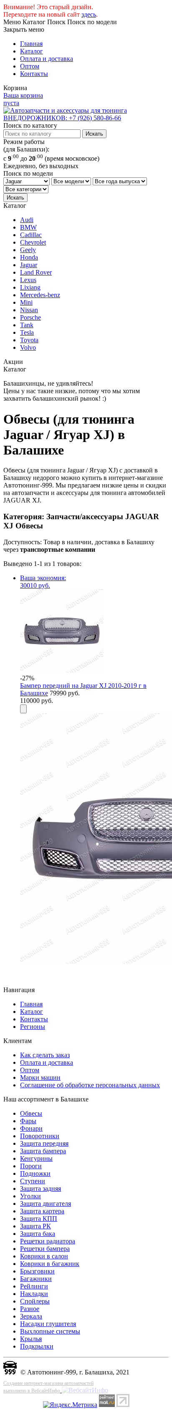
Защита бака (37, 1233)
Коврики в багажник (49, 1263)
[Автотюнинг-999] (10, 1372)
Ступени (32, 1181)
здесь (88, 14)
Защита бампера (43, 1150)
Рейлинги (34, 1286)
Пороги (31, 1166)
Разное (29, 1308)
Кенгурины (36, 1158)
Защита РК (35, 1226)
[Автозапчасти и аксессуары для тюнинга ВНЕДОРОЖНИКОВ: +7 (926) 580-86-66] (86, 117)
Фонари (31, 1128)
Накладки (34, 1293)
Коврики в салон (44, 1256)
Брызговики (37, 1271)
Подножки (35, 1173)
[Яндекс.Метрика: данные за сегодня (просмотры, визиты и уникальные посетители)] (70, 1405)
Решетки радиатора (47, 1241)
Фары (28, 1120)
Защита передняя (44, 1143)
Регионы (32, 1026)
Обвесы (31, 1113)
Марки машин (40, 1077)
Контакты (34, 73)
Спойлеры (35, 1301)
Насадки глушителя (48, 1323)
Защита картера (42, 1211)
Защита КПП (38, 1218)
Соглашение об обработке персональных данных (90, 1085)
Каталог (31, 51)
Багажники (36, 1278)
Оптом (29, 66)
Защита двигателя (45, 1203)
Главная (31, 43)
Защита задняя (40, 1188)
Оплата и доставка (46, 58)
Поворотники (39, 1135)
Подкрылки (36, 1346)
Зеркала (31, 1316)
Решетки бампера (45, 1248)
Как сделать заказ (45, 1054)
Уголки (30, 1196)
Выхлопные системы (50, 1331)
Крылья (31, 1338)
